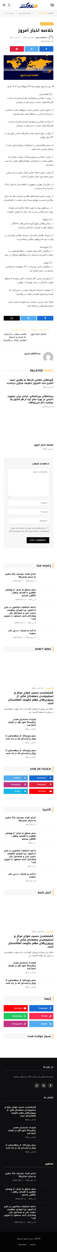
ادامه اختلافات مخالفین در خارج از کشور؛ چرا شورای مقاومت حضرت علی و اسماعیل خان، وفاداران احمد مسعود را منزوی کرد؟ (20, 613)
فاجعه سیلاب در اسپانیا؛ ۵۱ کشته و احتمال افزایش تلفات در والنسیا (15, 337)
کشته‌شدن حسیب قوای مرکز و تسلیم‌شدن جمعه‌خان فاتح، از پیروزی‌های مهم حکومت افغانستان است (30, 698)
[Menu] (52, 5)
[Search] (4, 5)
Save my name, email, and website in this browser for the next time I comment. (29, 529)
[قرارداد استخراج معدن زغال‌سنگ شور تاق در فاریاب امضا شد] (45, 723)
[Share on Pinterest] (17, 49)
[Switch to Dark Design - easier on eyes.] (9, 5)
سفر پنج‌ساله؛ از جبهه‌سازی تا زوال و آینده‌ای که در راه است (21, 737)
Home (32, 1245)
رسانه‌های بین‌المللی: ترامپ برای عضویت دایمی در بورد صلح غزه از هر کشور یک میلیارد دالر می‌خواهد (30, 399)
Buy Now (22, 1245)
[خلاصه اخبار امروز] (28, 67)
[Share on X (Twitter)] (32, 49)
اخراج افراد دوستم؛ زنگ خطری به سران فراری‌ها (20, 575)
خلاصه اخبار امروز (46, 23)
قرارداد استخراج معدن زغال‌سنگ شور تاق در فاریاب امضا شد (22, 722)
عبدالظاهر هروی (41, 37)
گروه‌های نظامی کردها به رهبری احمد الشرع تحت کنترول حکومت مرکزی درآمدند (30, 381)
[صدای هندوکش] (28, 5)
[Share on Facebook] (46, 49)
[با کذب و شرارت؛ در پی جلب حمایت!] (45, 634)
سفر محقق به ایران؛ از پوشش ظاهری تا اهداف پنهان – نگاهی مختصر (20, 593)
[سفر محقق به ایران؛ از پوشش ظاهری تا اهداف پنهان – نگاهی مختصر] (45, 593)
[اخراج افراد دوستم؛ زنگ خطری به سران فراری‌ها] (45, 577)
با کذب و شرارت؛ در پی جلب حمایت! (22, 632)
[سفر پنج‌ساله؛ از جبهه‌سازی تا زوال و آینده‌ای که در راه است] (45, 739)
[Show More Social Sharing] (6, 49)
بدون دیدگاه (14, 37)
